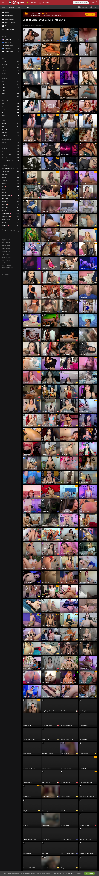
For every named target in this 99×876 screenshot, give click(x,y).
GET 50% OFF (90, 14)
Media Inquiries (6, 248)
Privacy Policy (6, 251)
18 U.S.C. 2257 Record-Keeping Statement (8, 266)
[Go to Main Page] (16, 2)
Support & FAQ (6, 239)
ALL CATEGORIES (11, 230)
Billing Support (6, 242)
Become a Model (6, 257)
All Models (5, 263)
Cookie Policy (68, 873)
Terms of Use (5, 254)
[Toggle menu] (3, 2)
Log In (93, 2)
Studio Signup (6, 260)
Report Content (6, 245)
